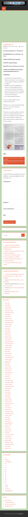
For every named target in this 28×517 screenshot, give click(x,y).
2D (5, 475)
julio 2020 (7, 390)
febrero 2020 (8, 400)
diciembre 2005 (9, 442)
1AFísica (7, 460)
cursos (6, 485)
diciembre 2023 (9, 341)
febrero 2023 (8, 353)
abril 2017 (7, 427)
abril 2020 (7, 396)
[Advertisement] (14, 25)
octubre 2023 (8, 345)
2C (13, 46)
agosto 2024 (8, 326)
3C (5, 481)
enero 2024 (8, 340)
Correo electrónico (9, 209)
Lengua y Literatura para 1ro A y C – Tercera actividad (13, 162)
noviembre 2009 (9, 435)
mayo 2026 (8, 307)
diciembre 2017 (9, 423)
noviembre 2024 (9, 322)
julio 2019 (7, 405)
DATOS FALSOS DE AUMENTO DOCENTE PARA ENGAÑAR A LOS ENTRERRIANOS (11, 247)
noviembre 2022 (9, 357)
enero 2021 (8, 378)
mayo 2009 (8, 436)
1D (5, 467)
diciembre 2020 (9, 380)
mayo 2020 (8, 394)
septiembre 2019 (9, 403)
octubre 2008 (8, 438)
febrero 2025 (8, 318)
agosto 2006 (8, 440)
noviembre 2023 (9, 343)
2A (5, 469)
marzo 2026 (8, 309)
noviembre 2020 (9, 382)
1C (5, 465)
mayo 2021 (8, 374)
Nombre (6, 202)
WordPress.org (9, 506)
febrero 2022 (8, 369)
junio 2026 (7, 305)
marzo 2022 (8, 367)
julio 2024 (7, 328)
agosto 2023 (8, 347)
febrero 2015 (8, 431)
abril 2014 (7, 433)
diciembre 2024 (9, 320)
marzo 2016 (8, 429)
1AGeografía (8, 461)
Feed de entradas (9, 502)
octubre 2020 (8, 384)
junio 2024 (7, 330)
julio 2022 (7, 363)
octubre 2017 (8, 425)
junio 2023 (7, 349)
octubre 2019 (8, 402)
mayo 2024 (8, 332)
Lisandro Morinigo (9, 274)
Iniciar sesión (8, 500)
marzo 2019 (8, 407)
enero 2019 (8, 409)
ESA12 (16, 46)
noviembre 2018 (9, 413)
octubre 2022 (8, 359)
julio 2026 (7, 303)
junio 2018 (7, 419)
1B (5, 463)
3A (5, 477)
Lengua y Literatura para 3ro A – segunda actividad (13, 158)
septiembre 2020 (9, 386)
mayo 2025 (8, 316)
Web (4, 215)
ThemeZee (20, 513)
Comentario (7, 181)
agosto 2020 (8, 388)
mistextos (7, 489)
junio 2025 (7, 314)
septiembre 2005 (9, 444)
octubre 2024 (8, 324)
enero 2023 (8, 355)
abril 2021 (7, 376)
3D (5, 483)
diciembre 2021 (9, 372)
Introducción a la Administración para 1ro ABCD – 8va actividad (13, 276)
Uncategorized (8, 491)
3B (5, 479)
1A (5, 458)
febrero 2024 (8, 338)
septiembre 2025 (9, 312)
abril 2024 (7, 334)
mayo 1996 (8, 448)
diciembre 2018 (9, 411)
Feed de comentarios (10, 504)
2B (5, 471)
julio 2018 (7, 417)
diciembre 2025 (9, 310)
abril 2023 (7, 351)
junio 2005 (7, 446)
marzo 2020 (8, 398)
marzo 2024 (8, 336)
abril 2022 (7, 365)
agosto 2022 (8, 361)
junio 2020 (7, 392)
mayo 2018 (8, 421)
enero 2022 (8, 371)
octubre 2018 (8, 415)
